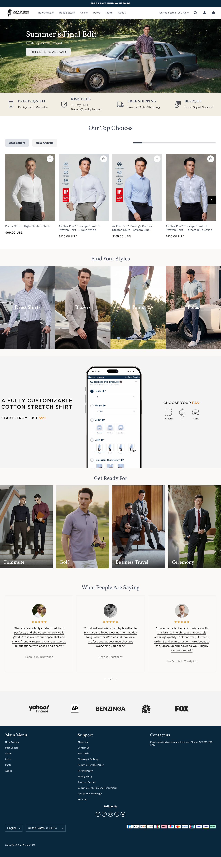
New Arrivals (12, 742)
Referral (82, 799)
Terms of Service (87, 782)
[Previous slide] (105, 679)
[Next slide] (116, 679)
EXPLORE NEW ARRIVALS (48, 52)
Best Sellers (11, 747)
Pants (8, 765)
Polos (8, 759)
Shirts (8, 753)
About (8, 770)
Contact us (83, 747)
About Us (83, 742)
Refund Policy (85, 770)
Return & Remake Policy (91, 765)
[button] (195, 12)
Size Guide (83, 753)
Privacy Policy (85, 776)
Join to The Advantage (90, 793)
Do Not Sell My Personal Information (97, 788)
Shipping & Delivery (88, 759)
